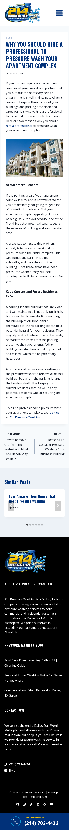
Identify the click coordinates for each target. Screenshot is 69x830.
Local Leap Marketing (34, 796)
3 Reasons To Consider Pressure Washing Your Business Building (52, 444)
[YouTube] (51, 804)
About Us (10, 632)
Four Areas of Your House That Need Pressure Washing (32, 498)
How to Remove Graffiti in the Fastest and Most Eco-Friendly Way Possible (16, 446)
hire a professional (19, 126)
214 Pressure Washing (24, 417)
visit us (54, 413)
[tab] (27, 525)
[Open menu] (59, 13)
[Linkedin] (38, 804)
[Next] (58, 506)
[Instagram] (24, 804)
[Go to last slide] (11, 506)
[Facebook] (18, 804)
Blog (9, 38)
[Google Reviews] (45, 804)
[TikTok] (31, 804)
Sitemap (53, 792)
